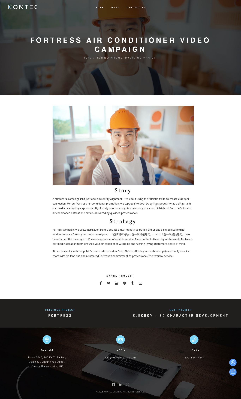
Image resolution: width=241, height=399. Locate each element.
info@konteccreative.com (120, 357)
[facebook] (101, 284)
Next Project (181, 309)
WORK (115, 7)
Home (87, 58)
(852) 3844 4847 (194, 357)
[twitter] (109, 284)
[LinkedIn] (120, 385)
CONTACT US (135, 7)
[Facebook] (113, 385)
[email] (140, 284)
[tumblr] (132, 284)
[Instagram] (127, 385)
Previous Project (60, 309)
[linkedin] (116, 284)
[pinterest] (124, 284)
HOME (100, 7)
